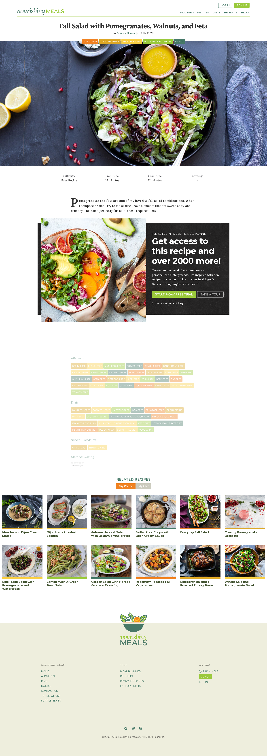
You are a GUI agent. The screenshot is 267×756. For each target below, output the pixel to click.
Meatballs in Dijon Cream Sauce (21, 533)
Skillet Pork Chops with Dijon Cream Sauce (153, 533)
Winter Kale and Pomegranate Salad (239, 583)
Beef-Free (162, 379)
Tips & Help (210, 671)
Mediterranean (110, 41)
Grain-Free (97, 385)
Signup (205, 676)
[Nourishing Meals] (40, 11)
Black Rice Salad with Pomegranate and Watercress (18, 585)
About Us (48, 676)
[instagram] (140, 728)
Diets (216, 12)
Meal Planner (130, 671)
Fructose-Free (155, 410)
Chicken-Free (80, 372)
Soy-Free (186, 372)
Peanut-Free (98, 372)
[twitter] (133, 728)
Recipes (203, 12)
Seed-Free (99, 379)
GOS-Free (137, 410)
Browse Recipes (132, 681)
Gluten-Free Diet (97, 416)
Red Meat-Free (117, 372)
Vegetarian (146, 430)
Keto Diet (144, 423)
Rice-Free (133, 379)
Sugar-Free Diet (127, 430)
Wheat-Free (162, 385)
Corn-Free (126, 385)
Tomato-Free (80, 392)
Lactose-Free (121, 410)
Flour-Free (95, 366)
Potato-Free (134, 366)
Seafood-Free (116, 379)
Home (45, 671)
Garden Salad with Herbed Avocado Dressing (111, 583)
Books (46, 685)
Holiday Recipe (132, 41)
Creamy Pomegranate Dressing (241, 533)
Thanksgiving (97, 447)
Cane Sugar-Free (173, 366)
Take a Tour (210, 294)
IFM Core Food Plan (164, 416)
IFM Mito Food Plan (84, 423)
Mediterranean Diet (84, 430)
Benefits (231, 12)
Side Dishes (90, 41)
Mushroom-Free (114, 366)
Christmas (78, 447)
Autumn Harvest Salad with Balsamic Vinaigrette (110, 533)
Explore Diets (130, 685)
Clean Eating (174, 410)
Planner (187, 12)
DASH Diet (78, 416)
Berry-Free (79, 366)
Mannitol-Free (81, 410)
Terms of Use (51, 695)
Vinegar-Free (155, 372)
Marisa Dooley (126, 33)
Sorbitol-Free (101, 410)
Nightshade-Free (182, 385)
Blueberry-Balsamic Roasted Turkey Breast (197, 583)
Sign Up (241, 5)
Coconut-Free (143, 385)
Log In (225, 5)
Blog (245, 12)
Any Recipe (125, 486)
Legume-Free (80, 385)
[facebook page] (125, 728)
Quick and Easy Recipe (157, 41)
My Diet (143, 486)
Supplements (51, 700)
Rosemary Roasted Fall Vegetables (153, 583)
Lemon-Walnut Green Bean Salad (62, 583)
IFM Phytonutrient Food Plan (117, 423)
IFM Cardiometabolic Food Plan (130, 416)
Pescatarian (106, 430)
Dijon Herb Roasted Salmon (61, 533)
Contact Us (49, 690)
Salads (179, 41)
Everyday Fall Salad (194, 532)
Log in (203, 682)
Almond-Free (152, 366)
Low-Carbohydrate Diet (167, 423)
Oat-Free (176, 379)
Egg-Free (111, 385)
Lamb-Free (171, 372)
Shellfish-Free (81, 379)
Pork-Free (148, 379)
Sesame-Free (136, 372)
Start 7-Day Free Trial (174, 294)
